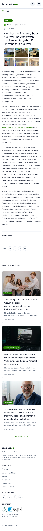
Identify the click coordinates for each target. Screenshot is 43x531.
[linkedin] (20, 497)
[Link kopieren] (25, 248)
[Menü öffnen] (39, 4)
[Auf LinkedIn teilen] (10, 248)
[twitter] (9, 497)
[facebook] (4, 497)
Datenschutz (6, 483)
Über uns (5, 469)
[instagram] (15, 497)
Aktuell (8, 21)
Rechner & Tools (8, 487)
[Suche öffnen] (32, 4)
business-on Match (9, 473)
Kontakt (4, 476)
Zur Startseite (20, 437)
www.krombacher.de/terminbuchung (17, 127)
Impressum (6, 480)
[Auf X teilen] (15, 248)
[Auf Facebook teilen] (20, 248)
